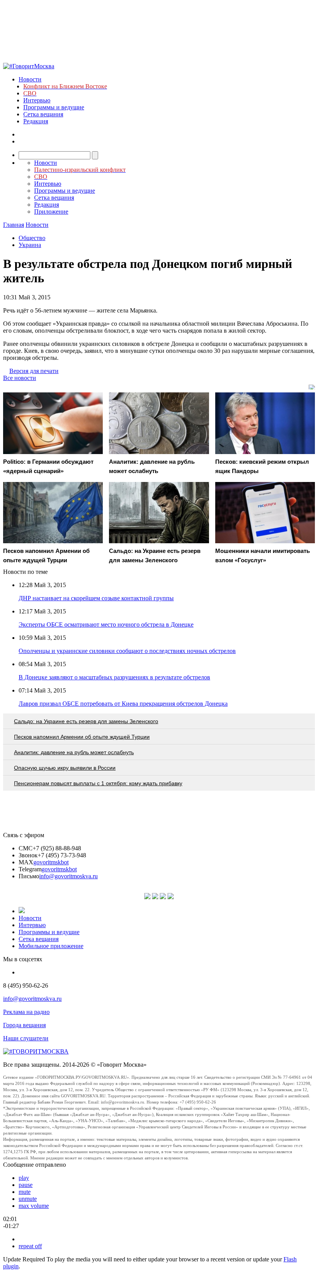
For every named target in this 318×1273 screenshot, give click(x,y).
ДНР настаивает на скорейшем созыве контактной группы (96, 598)
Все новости (19, 378)
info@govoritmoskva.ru (68, 876)
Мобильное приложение (51, 946)
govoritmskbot (51, 862)
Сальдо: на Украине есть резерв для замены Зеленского (86, 721)
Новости (30, 79)
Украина (30, 245)
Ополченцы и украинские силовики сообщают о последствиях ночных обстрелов (127, 651)
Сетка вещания (43, 114)
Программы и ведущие (53, 107)
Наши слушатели (25, 1038)
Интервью (36, 100)
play (24, 1178)
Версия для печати (34, 371)
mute (25, 1191)
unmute (28, 1198)
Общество (32, 238)
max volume (34, 1205)
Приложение (51, 211)
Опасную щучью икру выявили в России (65, 768)
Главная (13, 224)
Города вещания (24, 1025)
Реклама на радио (26, 1012)
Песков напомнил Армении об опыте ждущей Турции (82, 737)
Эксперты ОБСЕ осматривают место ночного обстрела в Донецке (106, 624)
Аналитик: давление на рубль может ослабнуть (74, 752)
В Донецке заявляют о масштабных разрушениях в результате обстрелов (114, 677)
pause (26, 1184)
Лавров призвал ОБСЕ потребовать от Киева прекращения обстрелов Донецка (123, 703)
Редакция (35, 121)
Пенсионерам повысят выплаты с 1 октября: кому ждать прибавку (98, 783)
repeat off (30, 1246)
